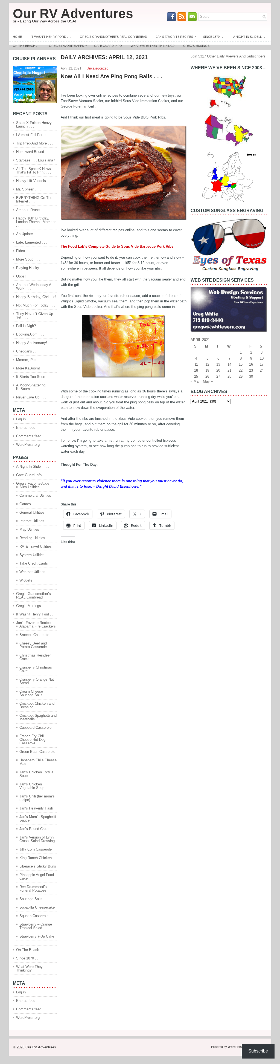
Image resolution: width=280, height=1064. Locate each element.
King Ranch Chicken (35, 858)
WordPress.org (28, 445)
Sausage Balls (30, 899)
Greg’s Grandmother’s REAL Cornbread (113, 36)
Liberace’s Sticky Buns (37, 866)
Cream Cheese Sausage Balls (31, 693)
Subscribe (258, 1051)
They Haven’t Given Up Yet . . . (34, 315)
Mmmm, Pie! (26, 360)
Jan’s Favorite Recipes (176, 36)
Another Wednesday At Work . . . (34, 286)
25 (196, 376)
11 (196, 364)
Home (17, 36)
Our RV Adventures (73, 13)
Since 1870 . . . (213, 36)
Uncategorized (98, 68)
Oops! (21, 276)
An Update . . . (27, 234)
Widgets (25, 580)
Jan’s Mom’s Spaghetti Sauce (37, 818)
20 (218, 370)
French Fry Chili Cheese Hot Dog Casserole (32, 739)
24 (262, 370)
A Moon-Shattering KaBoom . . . (30, 387)
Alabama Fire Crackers (37, 626)
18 (196, 370)
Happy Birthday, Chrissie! (36, 297)
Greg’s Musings (196, 45)
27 (218, 376)
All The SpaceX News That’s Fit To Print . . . (33, 170)
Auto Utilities (29, 487)
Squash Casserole (33, 916)
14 (229, 364)
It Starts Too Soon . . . (34, 377)
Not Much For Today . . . (35, 305)
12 (207, 364)
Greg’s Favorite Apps (68, 45)
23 (251, 370)
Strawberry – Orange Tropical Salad (35, 926)
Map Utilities (29, 529)
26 (207, 376)
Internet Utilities (31, 521)
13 (218, 364)
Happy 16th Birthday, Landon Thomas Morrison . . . (36, 221)
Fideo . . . (23, 251)
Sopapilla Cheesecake (37, 907)
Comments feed (28, 436)
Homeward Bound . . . (33, 152)
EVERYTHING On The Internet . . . (34, 199)
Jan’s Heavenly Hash (36, 808)
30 (251, 376)
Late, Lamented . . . (31, 242)
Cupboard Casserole (35, 727)
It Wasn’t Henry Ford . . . (51, 36)
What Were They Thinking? (152, 45)
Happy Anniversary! (31, 343)
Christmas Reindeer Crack (35, 657)
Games (25, 504)
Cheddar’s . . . (27, 351)
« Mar (195, 381)
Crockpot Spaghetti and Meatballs (38, 717)
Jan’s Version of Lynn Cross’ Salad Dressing (37, 839)
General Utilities (32, 512)
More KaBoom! (28, 368)
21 (229, 370)
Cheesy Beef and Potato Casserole (33, 645)
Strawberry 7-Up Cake (36, 936)
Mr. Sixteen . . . (28, 189)
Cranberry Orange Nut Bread (36, 681)
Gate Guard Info (108, 45)
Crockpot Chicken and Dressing (36, 705)
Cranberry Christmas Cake (35, 669)
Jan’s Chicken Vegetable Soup (31, 786)
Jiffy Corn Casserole (35, 849)
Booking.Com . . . (30, 334)
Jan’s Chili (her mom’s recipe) (37, 798)
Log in (21, 419)
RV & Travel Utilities (35, 546)
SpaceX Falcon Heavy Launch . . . (34, 124)
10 (262, 358)
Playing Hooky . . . (31, 268)
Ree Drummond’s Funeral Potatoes (33, 888)
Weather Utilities (32, 572)
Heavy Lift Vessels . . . (34, 181)
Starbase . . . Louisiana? (35, 160)
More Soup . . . (28, 259)
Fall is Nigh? (26, 326)
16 (251, 364)
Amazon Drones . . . (32, 210)
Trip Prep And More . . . (34, 143)
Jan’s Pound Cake (33, 829)
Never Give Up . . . (31, 397)
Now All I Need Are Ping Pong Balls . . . (111, 76)
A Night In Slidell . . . (250, 36)
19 (207, 370)
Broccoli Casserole (34, 635)
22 (241, 370)
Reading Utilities (32, 538)
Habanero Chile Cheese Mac (38, 762)
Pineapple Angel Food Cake (36, 876)
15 (241, 364)
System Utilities (32, 555)
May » (208, 381)
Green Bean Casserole (37, 752)
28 (229, 376)
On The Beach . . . (26, 45)
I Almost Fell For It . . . (34, 135)
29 (241, 376)
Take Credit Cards (33, 563)
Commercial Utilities (35, 495)
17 (262, 364)
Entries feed (25, 428)
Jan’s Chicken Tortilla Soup (36, 774)
